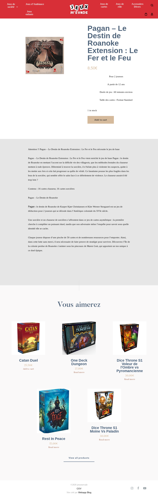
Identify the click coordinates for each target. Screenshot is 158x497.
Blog (89, 492)
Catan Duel (28, 360)
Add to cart (100, 120)
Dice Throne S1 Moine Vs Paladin (104, 429)
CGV (79, 488)
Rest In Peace (53, 439)
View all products (79, 458)
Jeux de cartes (104, 5)
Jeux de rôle (120, 5)
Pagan (31, 206)
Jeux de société (11, 5)
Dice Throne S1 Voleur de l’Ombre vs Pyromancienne (129, 366)
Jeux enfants (29, 13)
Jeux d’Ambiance (35, 4)
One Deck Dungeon (79, 362)
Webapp (82, 492)
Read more (79, 372)
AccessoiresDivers (137, 5)
